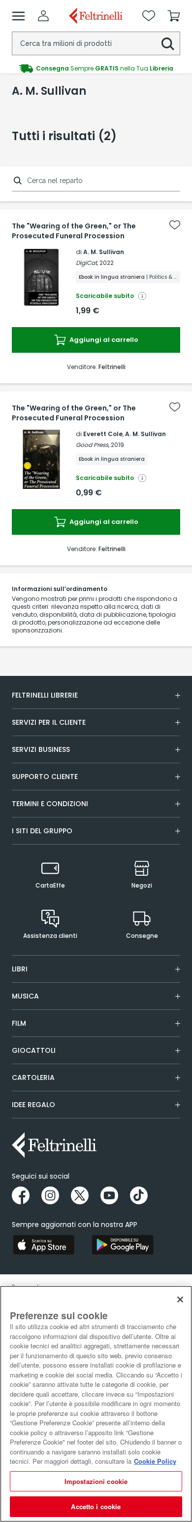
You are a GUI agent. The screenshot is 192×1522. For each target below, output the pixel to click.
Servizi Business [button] (41, 749)
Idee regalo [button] (33, 1105)
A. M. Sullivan (103, 252)
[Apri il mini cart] (174, 16)
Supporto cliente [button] (45, 776)
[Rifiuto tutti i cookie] (180, 1299)
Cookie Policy (155, 1461)
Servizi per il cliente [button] (49, 722)
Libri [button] (20, 969)
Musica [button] (25, 996)
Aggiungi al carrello (103, 339)
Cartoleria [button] (33, 1077)
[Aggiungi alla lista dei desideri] (175, 225)
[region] (96, 1404)
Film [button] (19, 1023)
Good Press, (92, 445)
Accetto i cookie (96, 1506)
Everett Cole (103, 434)
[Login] (43, 16)
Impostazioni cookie (96, 1481)
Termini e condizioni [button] (50, 804)
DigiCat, (87, 263)
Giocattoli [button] (34, 1050)
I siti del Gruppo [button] (42, 831)
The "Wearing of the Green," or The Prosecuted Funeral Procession (74, 231)
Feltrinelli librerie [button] (45, 695)
